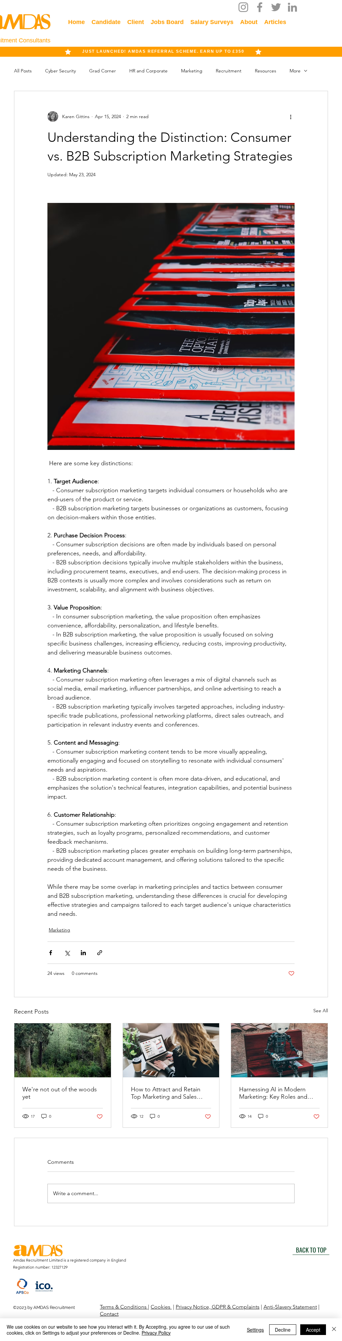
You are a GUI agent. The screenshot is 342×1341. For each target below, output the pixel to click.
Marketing (191, 71)
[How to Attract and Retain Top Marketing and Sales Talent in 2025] (171, 1050)
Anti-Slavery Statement (290, 1307)
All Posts (23, 71)
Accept (313, 1329)
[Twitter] (276, 7)
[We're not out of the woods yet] (62, 1050)
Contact (109, 1314)
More (295, 71)
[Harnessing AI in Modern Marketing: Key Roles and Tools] (279, 1050)
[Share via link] (100, 953)
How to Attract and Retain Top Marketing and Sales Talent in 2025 (165, 1093)
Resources (265, 71)
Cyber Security (60, 71)
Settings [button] (255, 1329)
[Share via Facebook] (50, 953)
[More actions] (291, 116)
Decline (283, 1329)
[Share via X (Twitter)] (67, 953)
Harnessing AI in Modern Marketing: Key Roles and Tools (273, 1093)
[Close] (334, 1330)
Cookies (161, 1307)
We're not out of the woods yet (59, 1093)
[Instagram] (243, 7)
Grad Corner (102, 71)
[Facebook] (259, 7)
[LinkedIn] (292, 7)
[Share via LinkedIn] (83, 953)
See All (320, 1011)
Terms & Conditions (124, 1307)
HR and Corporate (148, 71)
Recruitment (228, 71)
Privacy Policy (156, 1332)
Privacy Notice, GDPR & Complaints (218, 1307)
